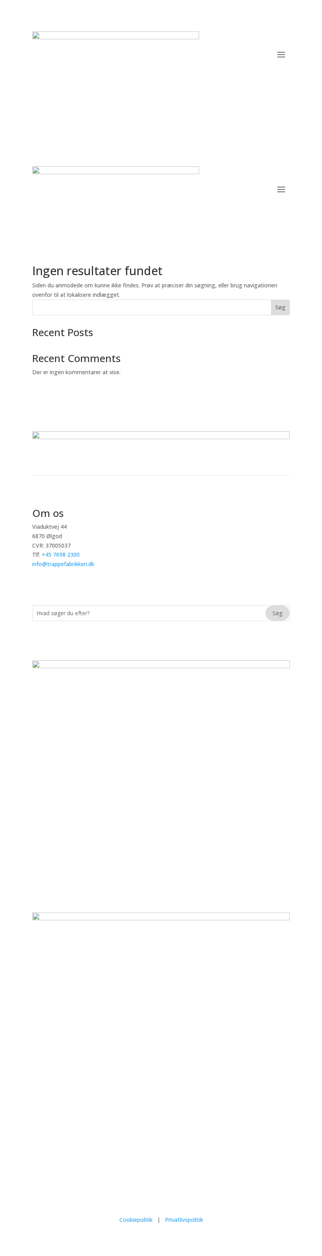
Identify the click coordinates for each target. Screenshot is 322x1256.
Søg (280, 307)
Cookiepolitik (136, 1219)
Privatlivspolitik (184, 1219)
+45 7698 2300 (61, 554)
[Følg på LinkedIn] (283, 94)
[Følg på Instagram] (252, 94)
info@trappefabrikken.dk (63, 564)
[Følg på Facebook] (268, 94)
